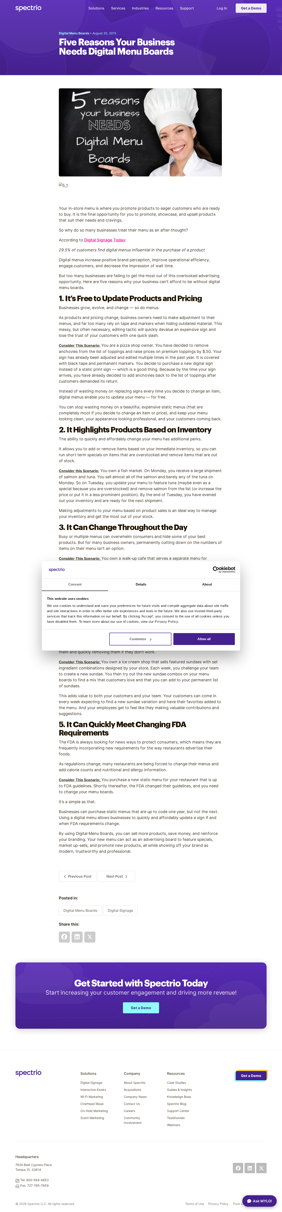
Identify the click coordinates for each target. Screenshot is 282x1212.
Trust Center (241, 1204)
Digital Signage (120, 910)
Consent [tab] (75, 584)
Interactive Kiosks (93, 1090)
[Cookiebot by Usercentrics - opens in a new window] (216, 570)
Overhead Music (92, 1104)
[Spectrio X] (261, 1168)
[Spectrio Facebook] (238, 1168)
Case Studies (176, 1082)
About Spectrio (134, 1082)
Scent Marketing (92, 1118)
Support (187, 8)
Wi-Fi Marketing (91, 1097)
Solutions (96, 8)
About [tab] (207, 584)
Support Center (178, 1111)
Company (132, 1073)
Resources (164, 8)
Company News (135, 1097)
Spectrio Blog (176, 1104)
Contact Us (132, 1104)
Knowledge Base (179, 1097)
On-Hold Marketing (94, 1111)
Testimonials (176, 1118)
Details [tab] (141, 584)
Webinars (173, 1125)
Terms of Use (194, 1204)
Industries (140, 8)
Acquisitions (132, 1090)
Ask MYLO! (262, 1201)
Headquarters (27, 1157)
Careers (129, 1111)
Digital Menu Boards (80, 910)
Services (118, 8)
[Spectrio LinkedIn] (250, 1168)
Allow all (204, 639)
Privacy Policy (218, 1204)
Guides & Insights (179, 1090)
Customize (138, 639)
